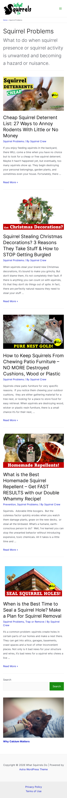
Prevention (9, 504)
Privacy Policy (33, 786)
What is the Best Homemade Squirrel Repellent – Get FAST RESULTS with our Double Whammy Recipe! (31, 486)
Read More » (10, 182)
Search (7, 679)
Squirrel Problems (13, 141)
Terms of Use (33, 791)
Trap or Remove (34, 621)
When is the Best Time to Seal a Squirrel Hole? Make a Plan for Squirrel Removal (32, 610)
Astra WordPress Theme (33, 769)
